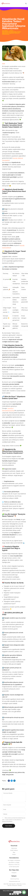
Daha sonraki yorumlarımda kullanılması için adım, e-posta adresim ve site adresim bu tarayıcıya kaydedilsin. (13, 819)
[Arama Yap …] (26, 3)
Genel (11, 30)
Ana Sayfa (5, 30)
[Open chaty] (24, 892)
